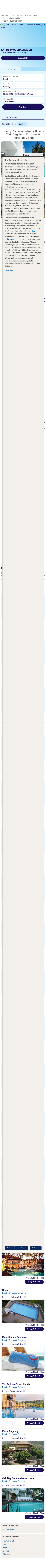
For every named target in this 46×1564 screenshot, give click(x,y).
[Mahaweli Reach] (23, 1265)
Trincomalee (8, 1554)
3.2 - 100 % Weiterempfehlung (13, 1297)
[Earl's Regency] (23, 1453)
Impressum (9, 270)
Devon (6, 1289)
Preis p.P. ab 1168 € (34, 1423)
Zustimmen (36, 1248)
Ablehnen (9, 1248)
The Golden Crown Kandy (16, 1384)
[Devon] (23, 1312)
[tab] (10, 69)
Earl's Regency (10, 1431)
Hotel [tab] (31, 69)
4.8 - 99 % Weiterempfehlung (12, 1485)
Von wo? (6, 84)
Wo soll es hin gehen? (11, 76)
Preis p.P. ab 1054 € (34, 1329)
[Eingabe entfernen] (39, 79)
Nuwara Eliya (8, 1540)
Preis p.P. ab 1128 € (34, 1282)
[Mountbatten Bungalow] (23, 1359)
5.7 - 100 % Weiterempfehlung (13, 1438)
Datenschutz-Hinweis (18, 239)
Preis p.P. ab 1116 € (34, 1376)
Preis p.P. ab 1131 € (34, 1470)
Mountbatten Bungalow (15, 1337)
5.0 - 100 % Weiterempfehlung (13, 1344)
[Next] (44, 160)
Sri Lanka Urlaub (10, 1529)
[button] (22, 124)
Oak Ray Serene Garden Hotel (18, 1478)
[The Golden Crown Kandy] (23, 1406)
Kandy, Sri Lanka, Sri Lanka (14, 1292)
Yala (4, 1544)
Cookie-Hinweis (30, 231)
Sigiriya (6, 1550)
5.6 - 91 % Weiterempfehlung (12, 1391)
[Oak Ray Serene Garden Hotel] (23, 1500)
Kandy (6, 1547)
